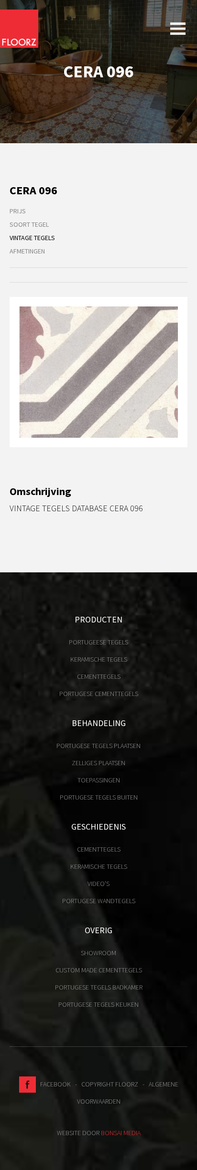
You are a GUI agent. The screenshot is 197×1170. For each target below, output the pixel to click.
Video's (98, 883)
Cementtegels (98, 676)
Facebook (53, 1084)
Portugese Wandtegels (98, 900)
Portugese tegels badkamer (98, 987)
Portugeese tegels (98, 642)
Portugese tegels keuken (98, 1004)
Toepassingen (98, 780)
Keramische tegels (98, 659)
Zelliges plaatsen (98, 763)
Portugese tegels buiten (99, 797)
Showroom (98, 953)
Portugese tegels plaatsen (98, 745)
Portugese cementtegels (98, 693)
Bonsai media (121, 1132)
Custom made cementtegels (98, 970)
